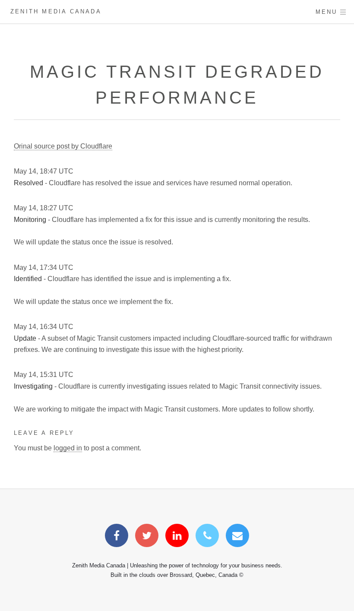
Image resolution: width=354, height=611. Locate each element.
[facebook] (116, 537)
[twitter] (146, 537)
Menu (327, 12)
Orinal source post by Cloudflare (63, 146)
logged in (68, 448)
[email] (237, 537)
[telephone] (207, 537)
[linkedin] (177, 537)
